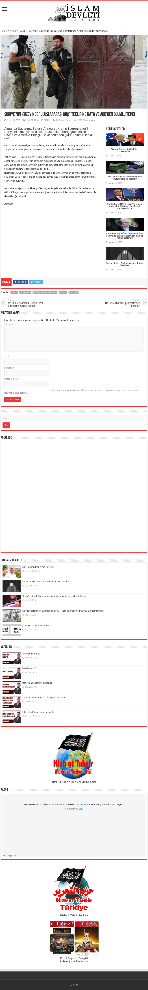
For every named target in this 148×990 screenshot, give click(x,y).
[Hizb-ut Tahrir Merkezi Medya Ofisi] (74, 755)
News (13, 31)
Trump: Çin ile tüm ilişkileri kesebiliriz (124, 150)
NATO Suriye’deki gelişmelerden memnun (122, 303)
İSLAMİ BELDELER (42, 120)
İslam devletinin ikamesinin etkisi (39, 712)
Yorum (8, 324)
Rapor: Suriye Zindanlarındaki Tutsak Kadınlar (125, 264)
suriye (74, 292)
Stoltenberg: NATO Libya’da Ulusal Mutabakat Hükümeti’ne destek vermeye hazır (124, 206)
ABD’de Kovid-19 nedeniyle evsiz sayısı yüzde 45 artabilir (125, 177)
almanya (25, 292)
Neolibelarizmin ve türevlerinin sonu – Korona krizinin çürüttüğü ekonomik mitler (63, 610)
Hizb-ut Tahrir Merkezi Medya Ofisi (74, 782)
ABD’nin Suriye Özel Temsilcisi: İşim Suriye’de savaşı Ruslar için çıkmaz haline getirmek (124, 235)
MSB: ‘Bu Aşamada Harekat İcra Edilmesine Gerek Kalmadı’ (25, 303)
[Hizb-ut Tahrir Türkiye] (74, 889)
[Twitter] (77, 985)
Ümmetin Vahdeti (31, 653)
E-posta (9, 367)
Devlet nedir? (29, 668)
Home (4, 31)
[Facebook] (74, 985)
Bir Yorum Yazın (63, 120)
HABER (22, 31)
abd (14, 292)
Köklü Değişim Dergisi (74, 958)
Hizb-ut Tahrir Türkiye (74, 915)
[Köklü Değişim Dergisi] (74, 939)
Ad (6, 356)
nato (63, 292)
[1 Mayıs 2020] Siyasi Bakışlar (37, 625)
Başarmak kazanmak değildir (37, 683)
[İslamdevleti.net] (74, 12)
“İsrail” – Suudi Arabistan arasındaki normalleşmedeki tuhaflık (54, 596)
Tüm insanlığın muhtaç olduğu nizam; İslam (44, 697)
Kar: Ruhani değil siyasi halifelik (38, 567)
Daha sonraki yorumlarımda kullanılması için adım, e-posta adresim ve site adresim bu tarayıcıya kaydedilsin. (71, 391)
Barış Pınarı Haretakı (45, 292)
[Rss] (70, 985)
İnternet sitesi (11, 379)
